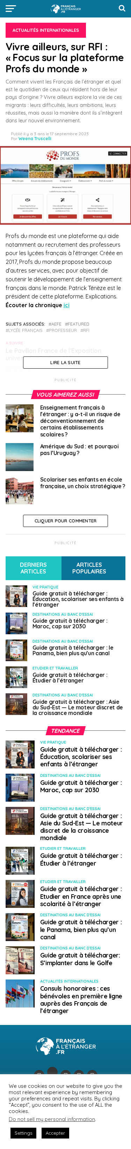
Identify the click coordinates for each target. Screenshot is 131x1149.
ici (67, 305)
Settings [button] (23, 1133)
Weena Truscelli (35, 138)
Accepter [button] (55, 1133)
